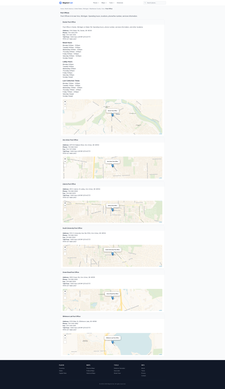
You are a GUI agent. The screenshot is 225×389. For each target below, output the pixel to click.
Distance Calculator (119, 368)
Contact (143, 375)
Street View (117, 373)
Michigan (85, 8)
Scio (103, 8)
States (61, 370)
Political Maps (90, 370)
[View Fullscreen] (65, 108)
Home (62, 8)
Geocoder (117, 370)
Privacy (143, 373)
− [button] (65, 104)
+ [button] (65, 101)
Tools (111, 3)
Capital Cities (63, 373)
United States (78, 8)
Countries (62, 368)
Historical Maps (90, 373)
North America (69, 8)
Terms (143, 370)
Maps (103, 3)
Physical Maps (90, 368)
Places (95, 3)
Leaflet (160, 133)
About (143, 368)
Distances (120, 3)
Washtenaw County (95, 8)
